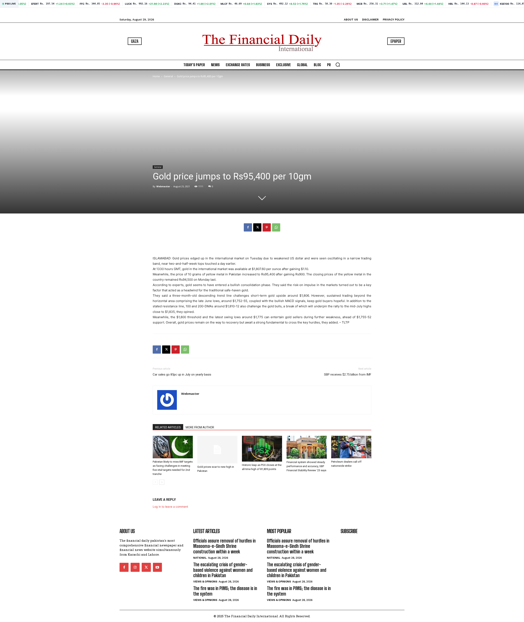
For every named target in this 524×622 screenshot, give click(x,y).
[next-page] (161, 482)
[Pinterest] (267, 227)
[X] (257, 227)
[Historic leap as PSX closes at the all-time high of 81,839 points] (262, 449)
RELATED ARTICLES (168, 427)
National (200, 557)
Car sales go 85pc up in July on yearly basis (182, 374)
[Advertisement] (262, 245)
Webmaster (163, 186)
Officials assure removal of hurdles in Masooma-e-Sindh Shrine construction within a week (224, 546)
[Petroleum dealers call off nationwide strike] (351, 447)
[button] (338, 64)
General (168, 76)
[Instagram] (135, 567)
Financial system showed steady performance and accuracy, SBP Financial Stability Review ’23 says (306, 466)
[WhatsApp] (276, 227)
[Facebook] (248, 227)
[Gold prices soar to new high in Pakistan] (217, 449)
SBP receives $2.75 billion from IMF (347, 374)
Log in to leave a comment (170, 506)
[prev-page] (155, 482)
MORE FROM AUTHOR (200, 427)
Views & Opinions (205, 581)
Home (156, 76)
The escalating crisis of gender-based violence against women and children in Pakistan (223, 570)
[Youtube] (157, 567)
